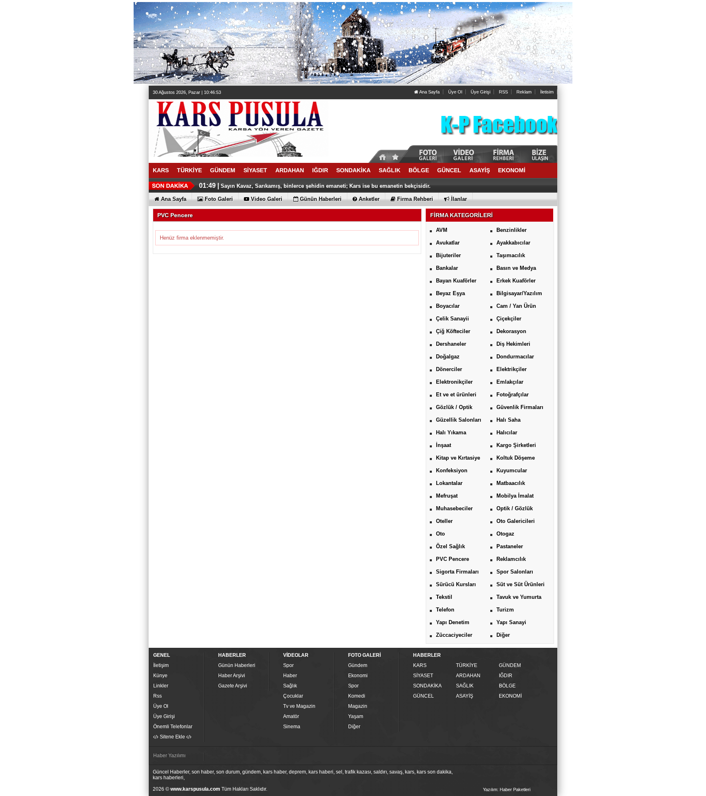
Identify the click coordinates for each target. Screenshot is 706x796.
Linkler (160, 686)
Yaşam (355, 716)
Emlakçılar (509, 382)
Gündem (357, 665)
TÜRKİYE (466, 665)
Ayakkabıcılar (513, 243)
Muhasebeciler (454, 508)
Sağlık (290, 686)
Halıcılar (506, 432)
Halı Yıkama (451, 432)
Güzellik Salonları (458, 420)
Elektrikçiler (511, 369)
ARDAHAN (468, 675)
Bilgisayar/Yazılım (519, 293)
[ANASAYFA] (238, 127)
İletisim (547, 91)
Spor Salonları (514, 572)
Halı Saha (508, 420)
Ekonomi (358, 675)
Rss (157, 696)
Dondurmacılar (515, 357)
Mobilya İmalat (515, 496)
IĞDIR (505, 675)
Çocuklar (293, 696)
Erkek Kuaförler (516, 281)
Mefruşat (447, 496)
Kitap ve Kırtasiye (458, 458)
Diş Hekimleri (513, 344)
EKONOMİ (510, 696)
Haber (290, 675)
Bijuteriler (448, 255)
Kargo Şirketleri (516, 445)
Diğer (503, 635)
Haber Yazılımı (169, 755)
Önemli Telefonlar (172, 726)
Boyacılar (448, 306)
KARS (420, 665)
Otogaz (505, 534)
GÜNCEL (423, 696)
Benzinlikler (511, 230)
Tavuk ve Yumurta (518, 597)
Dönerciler (449, 369)
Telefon (445, 610)
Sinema (291, 726)
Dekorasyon (511, 331)
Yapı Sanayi (511, 622)
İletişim (161, 665)
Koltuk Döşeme (515, 458)
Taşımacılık (510, 255)
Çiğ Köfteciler (453, 331)
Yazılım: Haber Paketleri (506, 789)
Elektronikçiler (454, 382)
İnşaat (443, 445)
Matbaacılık (510, 483)
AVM (441, 230)
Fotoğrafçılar (512, 394)
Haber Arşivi (231, 675)
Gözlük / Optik (454, 407)
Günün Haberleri (236, 665)
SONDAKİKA (427, 686)
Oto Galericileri (515, 521)
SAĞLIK (465, 686)
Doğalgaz (448, 357)
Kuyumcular (511, 470)
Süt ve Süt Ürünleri (520, 584)
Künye (160, 675)
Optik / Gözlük (514, 508)
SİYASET (423, 675)
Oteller (444, 521)
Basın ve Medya (516, 268)
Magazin (357, 706)
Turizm (505, 610)
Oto (440, 534)
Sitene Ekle (172, 737)
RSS (503, 91)
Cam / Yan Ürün (516, 306)
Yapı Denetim (452, 622)
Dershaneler (451, 344)
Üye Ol (455, 91)
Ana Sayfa (429, 91)
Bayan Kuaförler (456, 281)
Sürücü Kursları (456, 584)
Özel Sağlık (450, 546)
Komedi (356, 696)
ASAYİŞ (464, 696)
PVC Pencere (452, 559)
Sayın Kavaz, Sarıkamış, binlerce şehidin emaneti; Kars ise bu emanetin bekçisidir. (326, 186)
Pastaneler (509, 546)
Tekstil (444, 597)
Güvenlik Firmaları (519, 407)
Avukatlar (448, 243)
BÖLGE (507, 686)
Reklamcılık (511, 559)
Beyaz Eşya (450, 293)
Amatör (291, 716)
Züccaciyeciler (454, 635)
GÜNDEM (510, 665)
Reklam (524, 91)
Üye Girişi (480, 91)
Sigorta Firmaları (457, 572)
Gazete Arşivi (232, 686)
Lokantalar (449, 483)
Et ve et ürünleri (456, 394)
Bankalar (447, 268)
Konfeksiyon (451, 470)
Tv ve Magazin (299, 706)
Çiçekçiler (508, 319)
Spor (288, 665)
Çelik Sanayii (452, 319)
